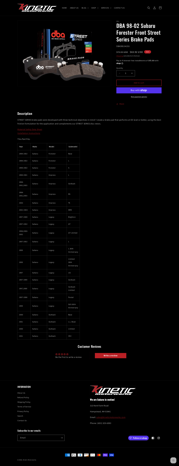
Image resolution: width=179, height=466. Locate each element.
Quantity (119, 68)
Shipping (119, 56)
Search (20, 416)
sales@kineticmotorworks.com (110, 417)
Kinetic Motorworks (29, 460)
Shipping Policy (23, 402)
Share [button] (121, 104)
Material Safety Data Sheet (29, 129)
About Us (21, 393)
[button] (85, 8)
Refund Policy (23, 397)
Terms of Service (24, 406)
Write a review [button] (110, 355)
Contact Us (22, 420)
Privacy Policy (23, 411)
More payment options (139, 97)
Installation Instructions (28, 133)
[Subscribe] (61, 438)
